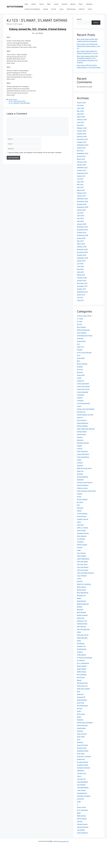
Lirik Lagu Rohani (82, 567)
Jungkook (80, 542)
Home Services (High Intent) (86, 491)
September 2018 (82, 258)
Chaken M (80, 381)
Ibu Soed (80, 502)
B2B (78, 361)
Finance (79, 448)
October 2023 (81, 142)
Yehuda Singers (82, 824)
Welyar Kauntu (82, 818)
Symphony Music (82, 765)
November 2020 (82, 201)
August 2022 (81, 156)
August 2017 (81, 294)
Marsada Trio (81, 595)
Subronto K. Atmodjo (84, 756)
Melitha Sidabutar (83, 604)
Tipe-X (79, 776)
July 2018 (80, 263)
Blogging (80, 366)
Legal (79, 550)
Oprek (79, 640)
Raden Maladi (81, 669)
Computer (80, 400)
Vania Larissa (81, 807)
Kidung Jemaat (13, 99)
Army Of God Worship (84, 352)
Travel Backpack (82, 782)
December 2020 (82, 198)
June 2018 (80, 266)
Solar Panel (81, 736)
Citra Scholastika (82, 392)
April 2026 (80, 114)
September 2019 (82, 235)
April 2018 (80, 272)
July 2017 (80, 297)
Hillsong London (82, 488)
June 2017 (80, 300)
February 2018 (82, 277)
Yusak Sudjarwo (82, 833)
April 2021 (80, 187)
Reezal (79, 680)
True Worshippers (83, 787)
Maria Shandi (81, 587)
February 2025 (82, 128)
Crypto (79, 406)
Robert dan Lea (82, 686)
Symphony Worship (83, 768)
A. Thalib (80, 318)
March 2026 (81, 116)
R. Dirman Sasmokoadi (84, 657)
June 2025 (80, 122)
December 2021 (82, 167)
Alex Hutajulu (81, 327)
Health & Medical (82, 485)
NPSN (79, 632)
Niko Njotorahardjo (83, 629)
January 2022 (81, 164)
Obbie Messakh (82, 638)
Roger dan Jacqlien (83, 688)
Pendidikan (80, 643)
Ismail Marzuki (81, 516)
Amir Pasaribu (81, 333)
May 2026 (80, 111)
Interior (41, 4)
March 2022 (81, 159)
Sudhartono (81, 759)
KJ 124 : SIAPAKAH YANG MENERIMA (19, 103)
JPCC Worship (81, 536)
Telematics (89, 4)
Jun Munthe (81, 539)
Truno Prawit (81, 790)
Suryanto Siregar (82, 762)
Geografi (80, 465)
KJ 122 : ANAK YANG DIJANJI (17, 101)
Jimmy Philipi (81, 530)
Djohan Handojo (82, 426)
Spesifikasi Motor (82, 751)
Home (26, 4)
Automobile (81, 358)
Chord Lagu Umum (83, 389)
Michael (79, 607)
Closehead (80, 395)
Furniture (80, 462)
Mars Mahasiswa (82, 592)
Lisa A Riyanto (82, 575)
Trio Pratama (81, 785)
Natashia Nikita (82, 624)
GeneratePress (64, 841)
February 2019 (82, 246)
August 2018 (81, 261)
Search (79, 19)
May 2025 (80, 125)
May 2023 (80, 150)
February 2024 (82, 136)
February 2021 (82, 193)
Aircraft (56, 4)
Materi (79, 598)
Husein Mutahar (82, 499)
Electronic (80, 440)
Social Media (81, 728)
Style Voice (80, 753)
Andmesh (80, 338)
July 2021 (80, 179)
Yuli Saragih (81, 830)
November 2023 (82, 139)
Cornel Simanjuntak (83, 403)
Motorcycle (80, 618)
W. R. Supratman (82, 810)
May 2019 (80, 241)
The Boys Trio (81, 773)
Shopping (80, 720)
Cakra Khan (81, 375)
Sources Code (81, 748)
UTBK (79, 801)
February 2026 (82, 119)
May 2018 (80, 269)
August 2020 (81, 210)
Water (49, 4)
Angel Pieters (81, 341)
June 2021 (80, 181)
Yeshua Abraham (82, 827)
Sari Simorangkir (82, 705)
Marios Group (81, 590)
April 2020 (80, 221)
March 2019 (81, 244)
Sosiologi (80, 742)
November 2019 (82, 229)
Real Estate (81, 677)
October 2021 (81, 170)
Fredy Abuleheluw (83, 457)
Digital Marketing (82, 423)
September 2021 (82, 173)
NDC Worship (81, 626)
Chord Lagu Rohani (83, 386)
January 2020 (81, 224)
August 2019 (81, 238)
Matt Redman (81, 601)
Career (90, 9)
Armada (79, 350)
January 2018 (81, 280)
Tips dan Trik (81, 779)
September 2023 (82, 145)
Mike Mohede (81, 612)
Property (80, 652)
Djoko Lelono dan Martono (86, 429)
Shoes (81, 4)
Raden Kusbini (82, 666)
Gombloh (80, 474)
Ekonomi (80, 437)
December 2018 (82, 249)
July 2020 (80, 213)
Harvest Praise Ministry (84, 482)
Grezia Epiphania (82, 477)
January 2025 (81, 131)
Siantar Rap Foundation (85, 722)
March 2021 (81, 190)
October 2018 (81, 255)
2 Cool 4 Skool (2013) (84, 316)
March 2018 (81, 275)
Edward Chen (81, 434)
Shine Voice (81, 714)
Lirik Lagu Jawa (82, 564)
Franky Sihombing (83, 454)
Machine (72, 4)
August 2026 (81, 102)
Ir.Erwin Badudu (82, 513)
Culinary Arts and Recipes (32, 9)
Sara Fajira (80, 703)
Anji (78, 344)
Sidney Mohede (82, 725)
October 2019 (81, 232)
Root (78, 691)
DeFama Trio (81, 412)
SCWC (79, 711)
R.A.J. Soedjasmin (83, 663)
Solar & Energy (71, 9)
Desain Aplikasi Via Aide (85, 414)
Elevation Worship (83, 443)
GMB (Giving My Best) (84, 468)
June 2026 (80, 108)
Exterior (33, 4)
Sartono (79, 708)
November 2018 (82, 252)
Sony (78, 739)
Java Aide (80, 525)
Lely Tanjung (81, 553)
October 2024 (81, 133)
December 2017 (82, 283)
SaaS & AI (82, 9)
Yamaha (79, 821)
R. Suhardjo (81, 660)
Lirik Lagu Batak (82, 561)
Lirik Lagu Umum (82, 570)
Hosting (45, 9)
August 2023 (81, 148)
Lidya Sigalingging (83, 559)
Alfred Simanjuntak (83, 330)
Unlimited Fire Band (83, 796)
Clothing (79, 398)
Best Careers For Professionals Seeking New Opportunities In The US (88, 46)
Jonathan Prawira (83, 533)
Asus (78, 355)
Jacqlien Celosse (82, 519)
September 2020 (82, 207)
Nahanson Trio (82, 621)
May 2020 (80, 218)
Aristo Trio (80, 347)
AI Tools (53, 9)
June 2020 (80, 215)
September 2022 (82, 153)
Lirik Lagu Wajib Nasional (85, 573)
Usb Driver (80, 799)
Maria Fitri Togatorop (84, 584)
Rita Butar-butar (82, 683)
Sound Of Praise (82, 745)
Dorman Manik (82, 431)
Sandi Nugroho (82, 700)
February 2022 (82, 162)
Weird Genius (81, 816)
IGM (78, 505)
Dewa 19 (80, 417)
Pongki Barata (81, 649)
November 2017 (82, 286)
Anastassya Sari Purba (84, 335)
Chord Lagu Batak (83, 383)
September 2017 (82, 292)
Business (80, 372)
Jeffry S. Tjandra (82, 527)
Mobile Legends (82, 615)
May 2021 (80, 184)
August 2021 (81, 176)
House (79, 496)
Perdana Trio (81, 646)
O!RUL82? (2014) (82, 635)
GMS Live (80, 471)
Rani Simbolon (82, 674)
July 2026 (80, 105)
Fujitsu (79, 460)
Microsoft (80, 609)
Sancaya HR (81, 697)
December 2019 (82, 227)
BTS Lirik (80, 369)
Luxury (61, 9)
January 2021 (81, 196)
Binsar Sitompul (82, 364)
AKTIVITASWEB (15, 6)
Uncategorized (82, 793)
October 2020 (81, 204)
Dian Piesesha (81, 420)
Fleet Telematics (82, 451)
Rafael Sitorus (81, 672)
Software (80, 731)
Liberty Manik (81, 556)
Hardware (80, 479)
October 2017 (81, 289)
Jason (79, 522)
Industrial (64, 4)
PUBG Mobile (81, 655)
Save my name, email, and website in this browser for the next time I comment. (35, 152)
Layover (79, 547)
